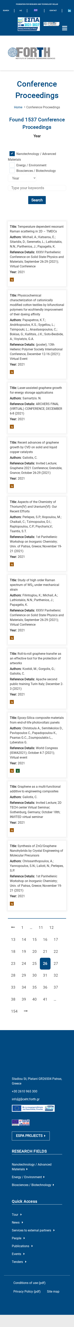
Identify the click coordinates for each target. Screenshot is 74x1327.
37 (57, 987)
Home (18, 107)
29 (25, 975)
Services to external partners (32, 1230)
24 (25, 963)
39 (25, 999)
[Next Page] (26, 1012)
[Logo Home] (37, 52)
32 (57, 975)
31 (47, 975)
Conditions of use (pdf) (29, 1283)
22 (57, 951)
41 (47, 999)
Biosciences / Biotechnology (36, 171)
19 (25, 951)
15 (36, 939)
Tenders (18, 1262)
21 (47, 951)
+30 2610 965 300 (24, 1091)
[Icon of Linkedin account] (69, 10)
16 (47, 939)
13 (15, 939)
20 (36, 951)
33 (15, 987)
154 (15, 1011)
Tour (15, 1214)
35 (36, 987)
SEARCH (6, 10)
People (17, 1238)
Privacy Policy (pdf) (27, 1291)
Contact (53, 10)
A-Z (21, 10)
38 (15, 999)
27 (57, 963)
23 (15, 963)
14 (25, 939)
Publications (21, 1246)
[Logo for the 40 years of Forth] (51, 24)
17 (57, 939)
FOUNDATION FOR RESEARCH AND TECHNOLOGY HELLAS (37, 4)
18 (15, 951)
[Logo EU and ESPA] (28, 24)
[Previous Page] (13, 928)
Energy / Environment (31, 165)
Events (17, 1254)
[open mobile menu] (64, 28)
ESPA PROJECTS (29, 1136)
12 (53, 927)
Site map (53, 1291)
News (16, 1222)
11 (42, 927)
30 (36, 975)
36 (47, 987)
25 (36, 963)
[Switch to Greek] (35, 10)
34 (25, 987)
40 (36, 999)
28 (15, 975)
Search (37, 200)
